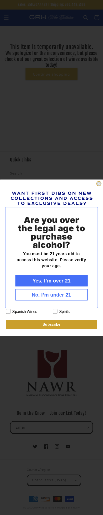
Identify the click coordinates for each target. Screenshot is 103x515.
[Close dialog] (98, 183)
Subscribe (51, 324)
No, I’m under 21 (51, 294)
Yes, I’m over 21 (51, 280)
